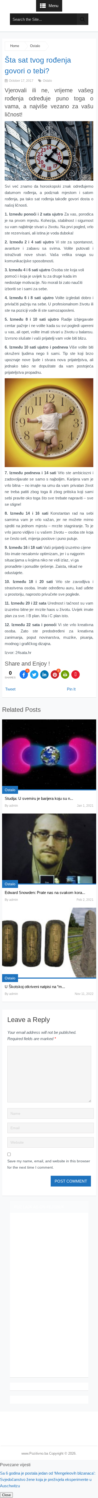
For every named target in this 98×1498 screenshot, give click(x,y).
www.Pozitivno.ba (34, 1453)
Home (14, 46)
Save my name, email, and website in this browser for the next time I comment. (48, 1164)
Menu (53, 5)
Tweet (10, 689)
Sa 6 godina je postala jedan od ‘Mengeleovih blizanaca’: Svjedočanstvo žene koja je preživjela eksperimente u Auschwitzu (47, 1479)
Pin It (71, 689)
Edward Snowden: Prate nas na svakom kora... (45, 892)
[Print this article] (65, 674)
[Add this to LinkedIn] (44, 674)
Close (6, 1495)
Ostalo (35, 46)
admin (13, 805)
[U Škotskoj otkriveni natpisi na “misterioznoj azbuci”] (49, 943)
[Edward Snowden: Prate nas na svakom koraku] (49, 849)
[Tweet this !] (34, 674)
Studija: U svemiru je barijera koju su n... (39, 798)
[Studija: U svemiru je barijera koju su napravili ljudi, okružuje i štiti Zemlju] (49, 754)
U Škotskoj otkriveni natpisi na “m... (35, 986)
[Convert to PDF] (75, 674)
